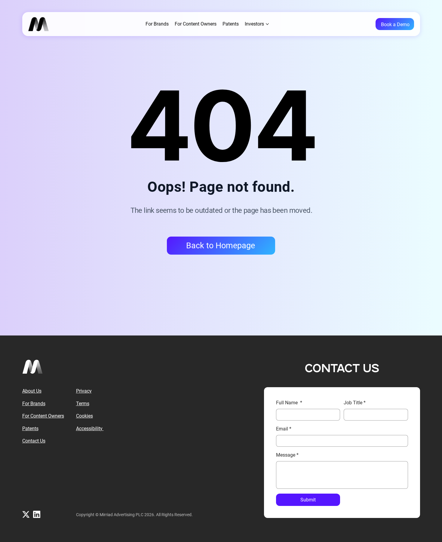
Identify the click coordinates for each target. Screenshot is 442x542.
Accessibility (90, 428)
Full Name (289, 403)
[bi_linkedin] (36, 514)
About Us (31, 391)
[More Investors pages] (267, 24)
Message (287, 455)
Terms (82, 403)
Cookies (84, 416)
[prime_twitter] (25, 514)
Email (283, 429)
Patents (30, 428)
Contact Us (33, 441)
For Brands (33, 403)
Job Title (355, 403)
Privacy (84, 391)
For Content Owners (43, 416)
